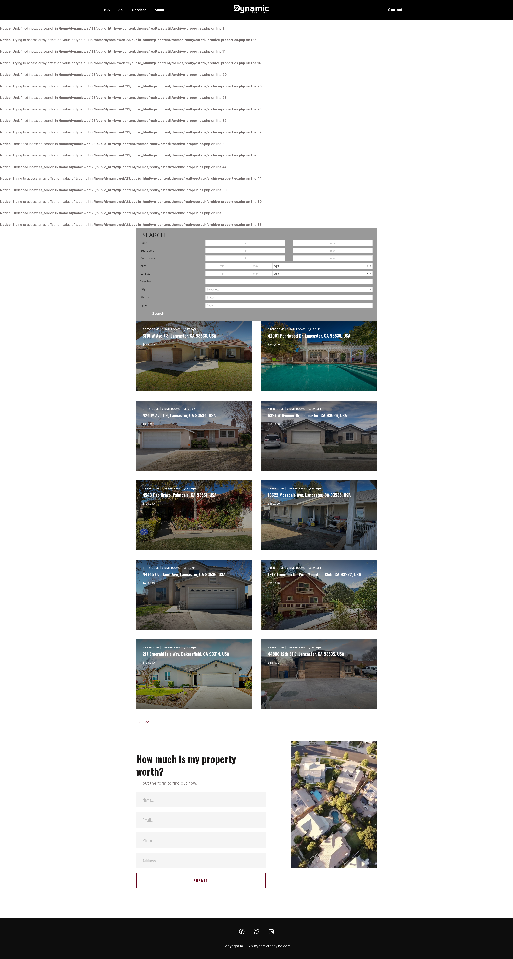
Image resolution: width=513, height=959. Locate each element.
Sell (121, 10)
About (159, 10)
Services (139, 10)
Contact (395, 10)
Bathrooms (147, 258)
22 (147, 722)
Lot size (145, 273)
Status (144, 297)
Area (143, 266)
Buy (107, 10)
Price (143, 243)
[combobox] (322, 266)
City (142, 289)
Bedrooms (147, 250)
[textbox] (289, 289)
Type (143, 305)
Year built (146, 281)
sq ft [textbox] (321, 266)
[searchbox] (289, 297)
